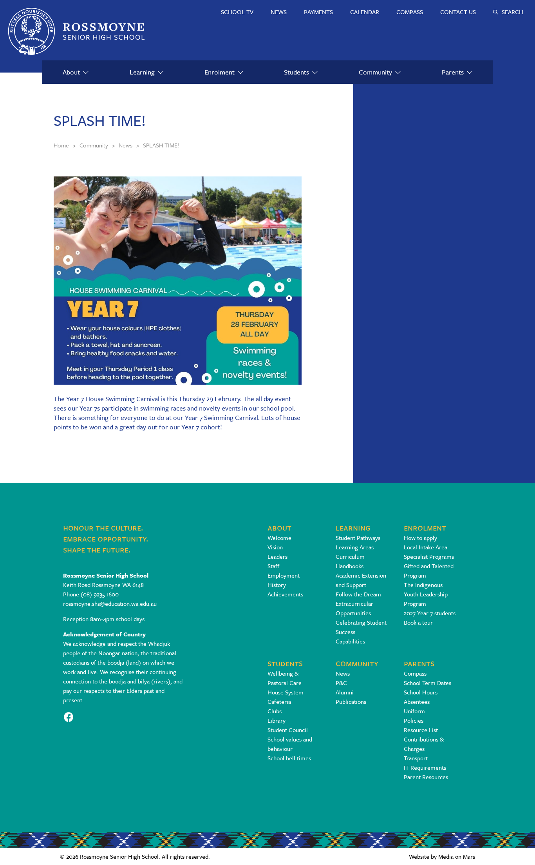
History (277, 584)
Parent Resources (426, 776)
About (71, 72)
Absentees (417, 701)
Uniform (414, 711)
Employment (284, 575)
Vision (275, 547)
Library (277, 720)
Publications (351, 701)
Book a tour (418, 622)
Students (296, 72)
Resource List (421, 729)
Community (375, 72)
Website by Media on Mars (442, 856)
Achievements (285, 594)
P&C (341, 682)
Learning (142, 72)
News (343, 673)
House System (286, 692)
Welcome (279, 537)
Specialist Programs (429, 556)
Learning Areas (355, 547)
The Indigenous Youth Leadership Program (426, 594)
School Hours (420, 692)
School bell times (289, 758)
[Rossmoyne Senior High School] (76, 31)
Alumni (345, 692)
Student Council (288, 729)
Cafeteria (279, 701)
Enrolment (219, 72)
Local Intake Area (425, 547)
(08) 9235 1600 (100, 594)
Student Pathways (358, 537)
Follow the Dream (358, 594)
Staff (273, 566)
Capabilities (350, 641)
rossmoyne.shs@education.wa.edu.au (110, 603)
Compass (415, 673)
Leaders (277, 556)
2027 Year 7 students (429, 613)
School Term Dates (427, 682)
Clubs (275, 711)
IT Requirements (425, 767)
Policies (413, 720)
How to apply (420, 537)
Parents (453, 72)
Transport (416, 758)
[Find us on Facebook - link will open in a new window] (68, 716)
